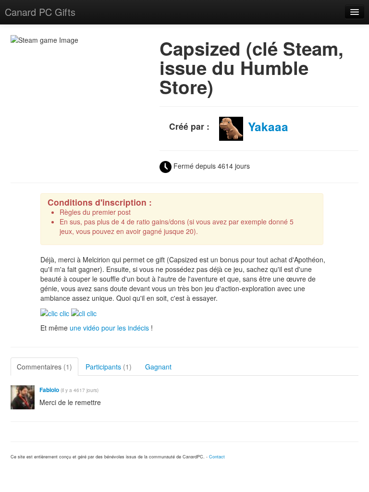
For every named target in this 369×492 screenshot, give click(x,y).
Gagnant (158, 366)
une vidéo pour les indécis (109, 327)
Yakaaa (268, 126)
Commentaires (44, 366)
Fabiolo (49, 390)
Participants (109, 366)
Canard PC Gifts (40, 12)
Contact (217, 457)
